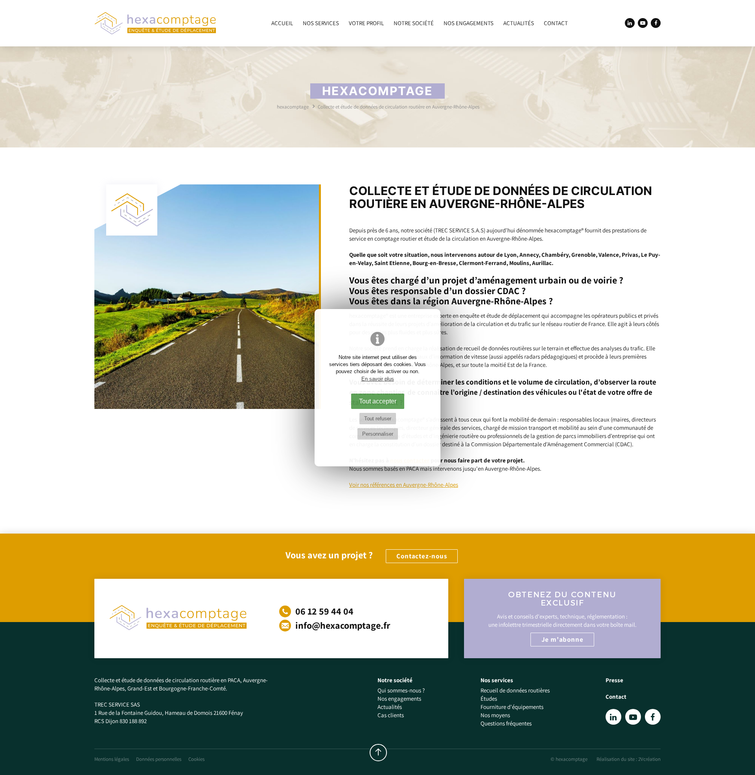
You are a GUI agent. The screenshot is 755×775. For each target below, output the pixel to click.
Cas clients (391, 715)
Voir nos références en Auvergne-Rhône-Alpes (403, 484)
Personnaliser (377, 434)
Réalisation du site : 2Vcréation (629, 759)
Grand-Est (140, 688)
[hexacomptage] (155, 23)
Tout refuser (377, 419)
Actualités (518, 23)
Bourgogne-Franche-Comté (192, 688)
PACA (234, 680)
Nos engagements (469, 23)
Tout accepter (377, 401)
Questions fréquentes (506, 723)
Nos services (321, 23)
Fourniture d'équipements (512, 707)
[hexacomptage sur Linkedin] (630, 23)
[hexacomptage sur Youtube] (643, 23)
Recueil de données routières (515, 690)
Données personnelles (158, 759)
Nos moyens (495, 715)
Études (489, 698)
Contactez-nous (421, 556)
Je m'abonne (562, 639)
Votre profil (366, 23)
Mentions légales (111, 759)
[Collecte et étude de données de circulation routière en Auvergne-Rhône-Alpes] (207, 296)
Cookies (196, 759)
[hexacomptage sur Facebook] (656, 23)
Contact (556, 23)
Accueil (282, 23)
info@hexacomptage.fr (341, 625)
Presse (614, 680)
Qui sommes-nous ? (401, 690)
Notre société (414, 23)
